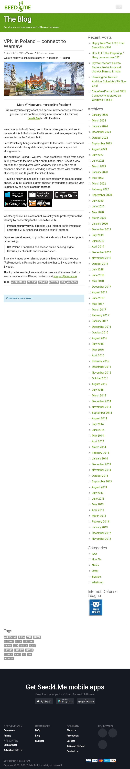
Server (43, 282)
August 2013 (99, 487)
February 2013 (100, 521)
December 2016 (101, 326)
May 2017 (98, 303)
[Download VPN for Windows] (15, 194)
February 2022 (100, 189)
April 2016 (98, 355)
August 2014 (99, 418)
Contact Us (72, 751)
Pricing (7, 735)
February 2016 (100, 361)
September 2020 (102, 195)
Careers (71, 741)
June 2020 (98, 206)
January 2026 (100, 114)
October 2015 (100, 378)
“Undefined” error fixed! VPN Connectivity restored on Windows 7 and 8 (109, 95)
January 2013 (100, 527)
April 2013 (98, 510)
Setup (18, 654)
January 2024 (100, 126)
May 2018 (98, 281)
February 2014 (100, 452)
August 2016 (99, 338)
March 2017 (99, 309)
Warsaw (72, 282)
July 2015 (98, 389)
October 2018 (100, 263)
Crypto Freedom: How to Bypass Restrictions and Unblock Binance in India (106, 67)
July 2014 (98, 424)
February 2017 (100, 315)
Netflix (23, 646)
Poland (32, 282)
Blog (37, 735)
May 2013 (98, 504)
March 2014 (99, 447)
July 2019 (98, 235)
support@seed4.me (65, 276)
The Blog (17, 19)
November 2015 (101, 372)
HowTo (37, 637)
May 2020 (98, 212)
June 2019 (98, 240)
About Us (72, 730)
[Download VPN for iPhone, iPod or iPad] (66, 194)
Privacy (8, 650)
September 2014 (102, 412)
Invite (18, 641)
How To (96, 559)
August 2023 (99, 149)
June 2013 (98, 498)
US (24, 654)
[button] (49, 701)
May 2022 (98, 177)
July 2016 (98, 344)
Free (29, 637)
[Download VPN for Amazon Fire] (40, 202)
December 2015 (101, 366)
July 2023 (98, 155)
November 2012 (101, 538)
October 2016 (100, 332)
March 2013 (99, 515)
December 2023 (101, 132)
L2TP (16, 646)
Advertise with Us (13, 750)
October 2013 (100, 475)
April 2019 (98, 246)
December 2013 (101, 464)
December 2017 (101, 286)
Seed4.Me (34, 118)
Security (19, 650)
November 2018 (101, 258)
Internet (8, 641)
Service (54, 282)
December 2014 (101, 401)
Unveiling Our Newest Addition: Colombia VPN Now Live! (109, 81)
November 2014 (101, 407)
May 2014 (98, 435)
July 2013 (98, 493)
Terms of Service (76, 746)
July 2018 (98, 269)
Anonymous (18, 282)
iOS (25, 641)
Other (95, 571)
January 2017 (100, 321)
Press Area (73, 735)
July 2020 (98, 200)
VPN (63, 282)
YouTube (8, 658)
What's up (97, 582)
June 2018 (98, 275)
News (51, 53)
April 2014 (98, 441)
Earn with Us (10, 745)
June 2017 (98, 298)
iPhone (8, 646)
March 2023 (99, 166)
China (22, 637)
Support (39, 741)
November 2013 (101, 470)
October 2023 (100, 137)
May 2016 (98, 349)
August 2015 (99, 384)
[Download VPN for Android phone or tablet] (16, 202)
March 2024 (99, 120)
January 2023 (100, 172)
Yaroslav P (31, 53)
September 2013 (102, 481)
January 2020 (100, 223)
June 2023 (98, 160)
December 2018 (101, 252)
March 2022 (99, 183)
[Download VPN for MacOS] (40, 194)
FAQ (94, 553)
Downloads (10, 730)
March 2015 (99, 395)
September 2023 (102, 143)
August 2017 (99, 292)
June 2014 (98, 430)
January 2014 (100, 458)
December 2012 (101, 533)
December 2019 (101, 229)
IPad (31, 641)
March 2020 (99, 218)
